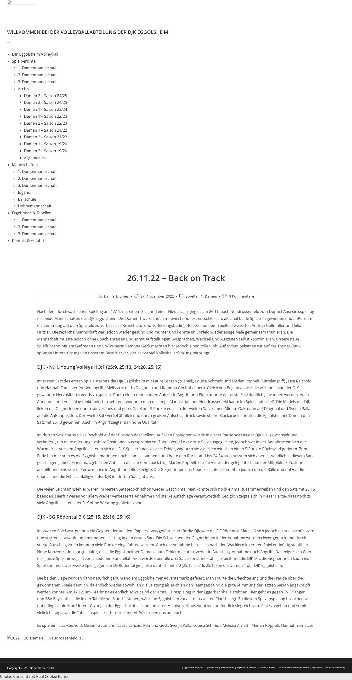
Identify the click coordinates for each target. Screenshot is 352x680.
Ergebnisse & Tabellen (246, 667)
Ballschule (27, 199)
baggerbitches (116, 296)
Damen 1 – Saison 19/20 (45, 144)
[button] (176, 43)
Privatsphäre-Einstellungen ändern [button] (294, 667)
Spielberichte (212, 667)
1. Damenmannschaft (37, 67)
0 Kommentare (241, 296)
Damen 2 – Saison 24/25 (45, 95)
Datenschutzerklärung (335, 667)
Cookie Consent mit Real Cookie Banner (35, 676)
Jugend (24, 192)
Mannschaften (227, 667)
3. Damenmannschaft (37, 81)
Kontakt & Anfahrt (28, 240)
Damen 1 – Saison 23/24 (45, 109)
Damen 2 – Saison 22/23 (45, 123)
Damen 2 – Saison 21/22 (45, 137)
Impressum (317, 667)
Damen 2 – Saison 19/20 (45, 150)
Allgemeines (35, 157)
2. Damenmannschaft (37, 74)
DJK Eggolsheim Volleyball (35, 54)
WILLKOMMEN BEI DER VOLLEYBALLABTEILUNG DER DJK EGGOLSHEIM (87, 32)
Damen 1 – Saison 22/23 (45, 116)
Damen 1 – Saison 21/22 (45, 130)
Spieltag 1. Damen (201, 296)
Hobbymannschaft (34, 206)
